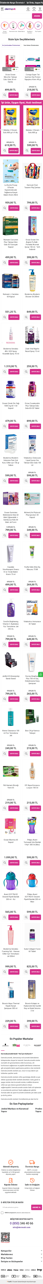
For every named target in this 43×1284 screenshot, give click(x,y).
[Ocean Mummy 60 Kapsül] (4, 862)
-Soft (9, 1282)
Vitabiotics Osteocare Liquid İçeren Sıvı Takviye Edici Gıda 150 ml (32, 461)
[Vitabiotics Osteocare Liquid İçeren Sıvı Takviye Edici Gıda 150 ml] (26, 481)
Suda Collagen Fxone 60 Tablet (32, 950)
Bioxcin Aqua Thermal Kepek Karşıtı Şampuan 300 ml (10, 1005)
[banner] (5, 1045)
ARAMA (37, 16)
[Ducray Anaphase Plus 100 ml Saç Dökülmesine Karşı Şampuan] (26, 699)
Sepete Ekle (13, 95)
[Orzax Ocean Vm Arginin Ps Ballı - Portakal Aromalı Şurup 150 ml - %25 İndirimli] (26, 262)
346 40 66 (21, 1223)
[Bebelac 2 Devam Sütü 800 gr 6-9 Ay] (4, 150)
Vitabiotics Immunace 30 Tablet (32, 622)
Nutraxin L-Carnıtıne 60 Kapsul (11, 295)
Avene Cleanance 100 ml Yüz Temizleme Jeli (10, 733)
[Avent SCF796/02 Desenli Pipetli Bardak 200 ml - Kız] (4, 917)
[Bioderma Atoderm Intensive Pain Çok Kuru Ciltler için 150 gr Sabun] (4, 481)
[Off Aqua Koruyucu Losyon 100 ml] (26, 808)
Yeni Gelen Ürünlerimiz (31, 45)
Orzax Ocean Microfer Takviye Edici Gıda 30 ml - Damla (10, 78)
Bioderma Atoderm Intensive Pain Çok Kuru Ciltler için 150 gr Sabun (10, 461)
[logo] (10, 9)
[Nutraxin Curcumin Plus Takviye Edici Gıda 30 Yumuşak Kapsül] (4, 262)
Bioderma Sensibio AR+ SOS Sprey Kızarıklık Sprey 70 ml (11, 351)
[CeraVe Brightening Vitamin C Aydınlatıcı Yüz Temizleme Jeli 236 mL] (4, 644)
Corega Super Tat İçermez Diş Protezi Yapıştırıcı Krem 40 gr (32, 77)
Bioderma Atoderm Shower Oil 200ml (32, 295)
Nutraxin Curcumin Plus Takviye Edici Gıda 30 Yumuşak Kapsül (11, 243)
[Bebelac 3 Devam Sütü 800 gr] (27, 150)
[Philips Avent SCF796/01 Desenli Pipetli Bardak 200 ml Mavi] (26, 917)
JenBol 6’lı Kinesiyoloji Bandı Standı (10, 677)
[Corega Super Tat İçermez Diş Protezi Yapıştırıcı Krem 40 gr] (27, 95)
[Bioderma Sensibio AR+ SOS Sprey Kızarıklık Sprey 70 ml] (4, 371)
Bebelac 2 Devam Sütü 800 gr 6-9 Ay (10, 131)
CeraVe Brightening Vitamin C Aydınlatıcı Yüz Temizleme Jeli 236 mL (11, 625)
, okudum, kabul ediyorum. (18, 1212)
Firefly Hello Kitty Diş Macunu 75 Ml (32, 568)
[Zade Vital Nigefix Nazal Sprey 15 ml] (26, 371)
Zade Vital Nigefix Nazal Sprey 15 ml (32, 350)
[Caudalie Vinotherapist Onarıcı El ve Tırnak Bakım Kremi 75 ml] (4, 590)
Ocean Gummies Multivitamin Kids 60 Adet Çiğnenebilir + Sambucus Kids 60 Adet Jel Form (11, 517)
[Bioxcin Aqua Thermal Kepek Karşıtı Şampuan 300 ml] (4, 1026)
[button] (1, 129)
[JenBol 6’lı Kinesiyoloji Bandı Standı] (4, 699)
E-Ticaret (14, 1282)
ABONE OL (36, 1207)
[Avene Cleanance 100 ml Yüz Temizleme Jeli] (4, 753)
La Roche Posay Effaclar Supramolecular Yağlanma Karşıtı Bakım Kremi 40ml (11, 190)
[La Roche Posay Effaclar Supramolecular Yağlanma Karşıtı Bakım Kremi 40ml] (4, 208)
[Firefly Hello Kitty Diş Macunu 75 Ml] (26, 590)
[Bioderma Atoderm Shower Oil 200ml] (26, 317)
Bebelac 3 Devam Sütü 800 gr (32, 131)
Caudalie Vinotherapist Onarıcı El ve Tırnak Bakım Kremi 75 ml (11, 570)
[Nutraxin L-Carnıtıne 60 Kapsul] (4, 317)
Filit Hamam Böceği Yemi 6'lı (10, 786)
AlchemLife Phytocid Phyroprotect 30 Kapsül (32, 514)
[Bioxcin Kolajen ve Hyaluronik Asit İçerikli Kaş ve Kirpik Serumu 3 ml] (26, 1026)
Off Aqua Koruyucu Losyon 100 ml (32, 786)
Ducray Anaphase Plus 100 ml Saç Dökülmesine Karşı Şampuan (32, 680)
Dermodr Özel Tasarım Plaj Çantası (32, 186)
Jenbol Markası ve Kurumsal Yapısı (14, 1110)
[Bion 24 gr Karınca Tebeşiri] (26, 753)
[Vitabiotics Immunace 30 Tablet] (26, 644)
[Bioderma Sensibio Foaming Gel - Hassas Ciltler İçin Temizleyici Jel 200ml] (4, 972)
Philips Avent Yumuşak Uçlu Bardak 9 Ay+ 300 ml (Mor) (32, 842)
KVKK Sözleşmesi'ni (10, 1212)
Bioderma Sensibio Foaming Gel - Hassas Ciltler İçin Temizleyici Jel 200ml (10, 952)
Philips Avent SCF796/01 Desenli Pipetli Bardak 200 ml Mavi (32, 898)
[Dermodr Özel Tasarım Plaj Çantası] (26, 208)
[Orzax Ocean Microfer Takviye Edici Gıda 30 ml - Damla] (4, 95)
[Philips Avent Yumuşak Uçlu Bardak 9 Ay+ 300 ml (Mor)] (26, 862)
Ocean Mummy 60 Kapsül (11, 841)
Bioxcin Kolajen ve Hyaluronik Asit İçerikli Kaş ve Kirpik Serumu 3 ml (32, 1007)
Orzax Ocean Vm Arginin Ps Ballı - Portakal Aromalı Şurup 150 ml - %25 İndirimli (32, 245)
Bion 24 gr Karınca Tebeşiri (32, 732)
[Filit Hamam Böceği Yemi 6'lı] (4, 808)
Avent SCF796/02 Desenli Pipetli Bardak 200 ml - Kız (11, 896)
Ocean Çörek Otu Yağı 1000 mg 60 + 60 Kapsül (10, 405)
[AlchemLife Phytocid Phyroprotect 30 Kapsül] (26, 535)
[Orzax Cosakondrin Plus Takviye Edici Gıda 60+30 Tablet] (26, 426)
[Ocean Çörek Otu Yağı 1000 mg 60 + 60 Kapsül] (4, 426)
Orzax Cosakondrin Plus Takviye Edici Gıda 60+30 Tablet (32, 405)
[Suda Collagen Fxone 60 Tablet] (26, 972)
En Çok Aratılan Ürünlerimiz (11, 45)
